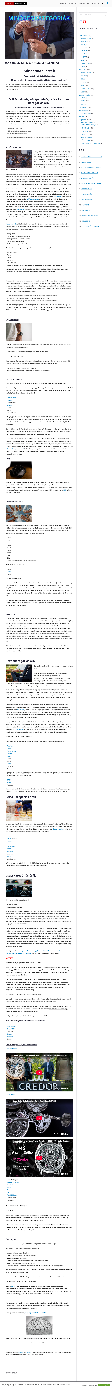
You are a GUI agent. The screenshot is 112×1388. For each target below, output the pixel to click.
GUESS (9, 543)
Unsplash (21, 1352)
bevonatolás (19, 729)
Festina (9, 754)
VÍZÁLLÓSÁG (86, 221)
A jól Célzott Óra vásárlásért (91, 226)
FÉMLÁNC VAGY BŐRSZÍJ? (90, 216)
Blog (88, 3)
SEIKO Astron (11, 1026)
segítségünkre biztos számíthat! (36, 1313)
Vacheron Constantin (13, 1182)
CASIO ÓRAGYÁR (86, 194)
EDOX (9, 849)
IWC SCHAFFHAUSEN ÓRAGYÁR (91, 167)
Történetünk (72, 3)
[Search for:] (93, 15)
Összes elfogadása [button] (104, 1385)
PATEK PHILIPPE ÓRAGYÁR (89, 173)
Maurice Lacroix (12, 1185)
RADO (9, 856)
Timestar (10, 405)
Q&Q (64, 490)
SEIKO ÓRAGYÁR (86, 189)
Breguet (10, 1190)
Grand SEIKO (11, 1029)
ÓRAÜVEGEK (86, 205)
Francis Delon (11, 398)
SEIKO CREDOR (12, 1049)
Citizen (27, 388)
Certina (9, 764)
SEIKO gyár (20, 710)
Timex (9, 782)
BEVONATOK (86, 210)
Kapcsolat (95, 3)
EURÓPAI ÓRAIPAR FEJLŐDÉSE (91, 184)
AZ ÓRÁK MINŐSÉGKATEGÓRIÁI (91, 157)
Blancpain (10, 1036)
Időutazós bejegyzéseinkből (15, 449)
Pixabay (28, 1352)
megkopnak (20, 209)
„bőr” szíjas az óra (33, 199)
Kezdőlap (62, 3)
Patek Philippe (12, 1195)
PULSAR (10, 746)
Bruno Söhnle (11, 846)
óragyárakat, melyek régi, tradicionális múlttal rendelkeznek (40, 951)
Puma (9, 572)
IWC (8, 1192)
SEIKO (13, 1286)
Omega (9, 1034)
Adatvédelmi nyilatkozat (90, 1385)
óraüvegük (57, 196)
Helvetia (9, 400)
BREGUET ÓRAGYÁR (87, 178)
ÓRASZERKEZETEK (87, 200)
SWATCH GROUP (11, 1373)
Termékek (81, 3)
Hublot (9, 1187)
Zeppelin (10, 851)
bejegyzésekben (58, 829)
